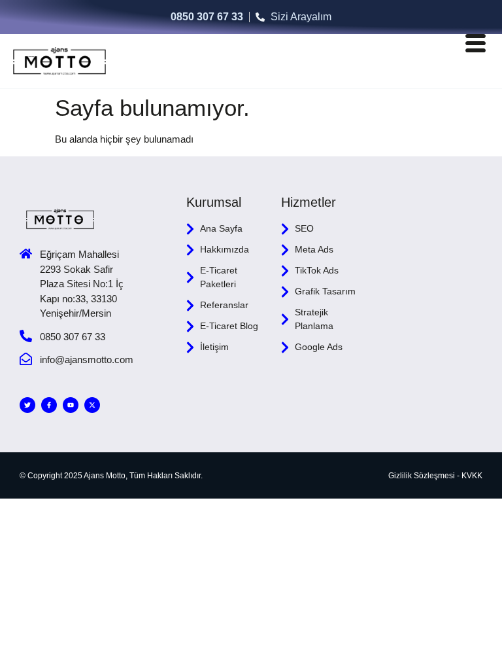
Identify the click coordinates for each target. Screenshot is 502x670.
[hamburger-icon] (475, 46)
